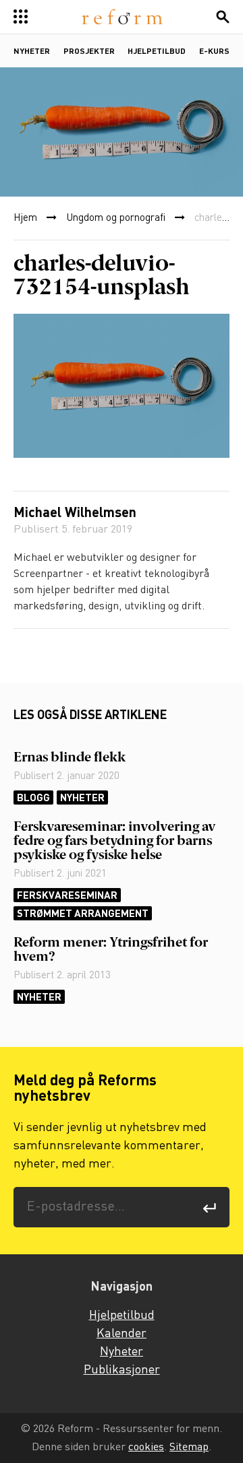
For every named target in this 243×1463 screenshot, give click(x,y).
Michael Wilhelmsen (75, 513)
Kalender (121, 1333)
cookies (146, 1447)
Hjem (25, 218)
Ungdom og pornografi (115, 218)
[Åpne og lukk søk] (222, 17)
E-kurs (214, 52)
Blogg (33, 797)
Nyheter (32, 52)
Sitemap (189, 1447)
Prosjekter (89, 52)
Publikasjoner (122, 1370)
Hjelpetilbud (157, 52)
